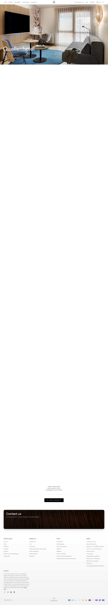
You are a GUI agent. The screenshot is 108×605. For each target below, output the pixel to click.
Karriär (5, 544)
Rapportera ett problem (92, 561)
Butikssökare (7, 556)
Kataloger (6, 548)
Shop (5, 3)
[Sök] (103, 2)
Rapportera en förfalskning (93, 558)
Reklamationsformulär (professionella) (66, 558)
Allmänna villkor (90, 551)
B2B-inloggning (60, 544)
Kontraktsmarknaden (62, 546)
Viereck (50, 489)
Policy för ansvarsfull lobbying (93, 548)
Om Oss (11, 3)
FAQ (30, 544)
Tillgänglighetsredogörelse (93, 556)
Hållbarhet (6, 546)
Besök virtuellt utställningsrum (11, 553)
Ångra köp (31, 556)
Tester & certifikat (61, 553)
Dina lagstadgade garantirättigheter (95, 565)
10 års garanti (89, 553)
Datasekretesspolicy (91, 544)
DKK (87, 2)
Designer (6, 551)
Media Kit (59, 548)
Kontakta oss (32, 541)
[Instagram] (8, 592)
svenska (92, 2)
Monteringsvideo (33, 553)
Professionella (25, 3)
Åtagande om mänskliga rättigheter (95, 546)
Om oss (5, 541)
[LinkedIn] (14, 592)
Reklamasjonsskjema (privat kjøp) (37, 548)
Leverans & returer (91, 541)
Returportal (32, 546)
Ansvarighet (17, 3)
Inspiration (33, 3)
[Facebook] (4, 592)
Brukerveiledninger (34, 551)
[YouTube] (11, 592)
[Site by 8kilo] (12, 600)
